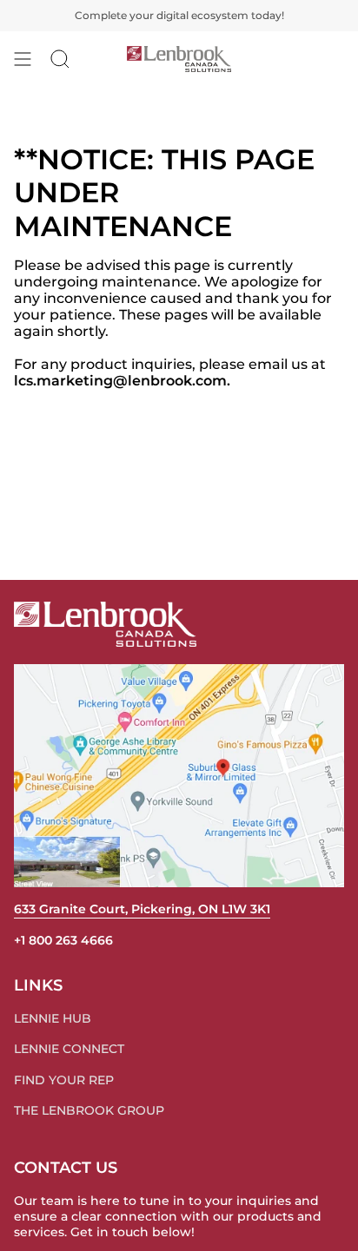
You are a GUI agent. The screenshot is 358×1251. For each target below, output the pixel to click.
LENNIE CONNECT (69, 1049)
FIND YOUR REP (64, 1080)
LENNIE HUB (52, 1018)
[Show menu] (22, 59)
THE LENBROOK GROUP (89, 1110)
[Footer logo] (105, 624)
